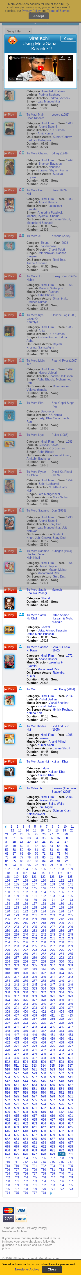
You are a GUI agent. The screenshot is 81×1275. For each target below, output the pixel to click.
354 (43, 988)
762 (43, 1185)
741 (70, 1173)
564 (61, 1088)
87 (29, 861)
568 (25, 1092)
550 (7, 1085)
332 (61, 977)
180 (61, 903)
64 (58, 849)
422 (7, 1023)
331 (52, 977)
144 (25, 888)
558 (7, 1088)
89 (43, 861)
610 (43, 1112)
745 (34, 1177)
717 (70, 1162)
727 (16, 1169)
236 (61, 930)
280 (25, 954)
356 (61, 988)
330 (43, 977)
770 (43, 1189)
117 (68, 873)
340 (61, 980)
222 (7, 927)
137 (34, 884)
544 (25, 1081)
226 (43, 927)
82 (58, 857)
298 (43, 961)
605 (70, 1108)
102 (7, 869)
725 (70, 1166)
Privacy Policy (36, 1228)
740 (61, 1173)
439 (16, 1031)
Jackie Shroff (61, 748)
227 (52, 927)
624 (25, 1119)
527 (16, 1073)
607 (16, 1112)
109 (70, 869)
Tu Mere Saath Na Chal (36, 616)
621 (70, 1115)
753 (34, 1181)
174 (7, 903)
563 (52, 1088)
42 (29, 842)
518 (7, 1069)
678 (7, 1146)
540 (61, 1077)
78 (29, 857)
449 (34, 1034)
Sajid (52, 803)
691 (52, 1150)
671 (16, 1142)
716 (61, 1162)
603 (52, 1108)
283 (52, 954)
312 (25, 969)
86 (21, 861)
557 (70, 1085)
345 (34, 984)
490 (43, 1054)
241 (34, 934)
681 (34, 1146)
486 (7, 1054)
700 (61, 1154)
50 (21, 846)
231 (16, 930)
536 (25, 1077)
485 (70, 1050)
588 (61, 1100)
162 (43, 896)
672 (25, 1142)
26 (43, 834)
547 (52, 1081)
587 (52, 1100)
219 (52, 923)
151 (16, 892)
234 (43, 930)
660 (61, 1135)
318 (7, 973)
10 (65, 826)
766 (7, 1189)
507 (52, 1061)
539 (52, 1077)
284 (61, 954)
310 (7, 969)
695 (16, 1154)
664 (25, 1139)
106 (43, 869)
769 (34, 1189)
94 (14, 865)
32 (21, 838)
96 (29, 865)
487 (16, 1054)
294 (7, 961)
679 (16, 1146)
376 (25, 1000)
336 (25, 980)
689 (34, 1150)
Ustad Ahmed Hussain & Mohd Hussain (62, 618)
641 (34, 1127)
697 (34, 1154)
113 (33, 873)
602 (43, 1108)
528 (25, 1073)
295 (16, 961)
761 (34, 1185)
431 (16, 1027)
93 (6, 865)
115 (51, 873)
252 (61, 938)
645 (70, 1127)
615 (16, 1115)
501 (70, 1058)
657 (34, 1135)
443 (52, 1031)
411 (52, 1015)
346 (43, 984)
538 (43, 1077)
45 (51, 842)
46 (58, 842)
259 (52, 942)
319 (16, 973)
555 (52, 1085)
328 (25, 977)
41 (21, 842)
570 (43, 1092)
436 (61, 1027)
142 (7, 888)
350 (7, 988)
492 (61, 1054)
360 (25, 992)
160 (25, 896)
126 (7, 880)
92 (66, 861)
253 (70, 938)
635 (52, 1123)
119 (16, 876)
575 (16, 1096)
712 (25, 1162)
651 (52, 1131)
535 (16, 1077)
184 (25, 907)
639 (16, 1127)
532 (61, 1073)
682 (43, 1146)
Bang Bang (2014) (63, 689)
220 (61, 923)
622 (7, 1119)
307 (52, 965)
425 (34, 1023)
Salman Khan (61, 810)
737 (34, 1173)
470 (7, 1046)
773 (70, 1189)
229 (70, 927)
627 (52, 1119)
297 (34, 961)
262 (7, 946)
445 (70, 1031)
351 (16, 988)
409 (34, 1015)
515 (52, 1065)
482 (43, 1050)
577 (34, 1096)
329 (34, 977)
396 (61, 1007)
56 (66, 846)
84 (6, 861)
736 (25, 1173)
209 (34, 919)
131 (52, 880)
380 (61, 1000)
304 (25, 965)
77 (21, 857)
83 (66, 857)
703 (16, 1158)
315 (52, 969)
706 (43, 1158)
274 (43, 950)
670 (7, 1142)
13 (19, 830)
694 (7, 1154)
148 (61, 888)
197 (70, 911)
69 (29, 853)
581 (70, 1096)
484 (61, 1050)
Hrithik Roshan (62, 709)
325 (70, 973)
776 (25, 1193)
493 (70, 1054)
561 (34, 1088)
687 (16, 1150)
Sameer (44, 738)
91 (58, 861)
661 (70, 1135)
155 (52, 892)
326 (7, 977)
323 (52, 973)
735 (16, 1173)
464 (25, 1042)
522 (43, 1069)
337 (34, 980)
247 (16, 938)
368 (25, 996)
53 (43, 846)
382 (7, 1004)
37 (58, 838)
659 (52, 1135)
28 (58, 834)
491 (52, 1054)
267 (52, 946)
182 (7, 907)
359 (16, 992)
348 (61, 984)
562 (43, 1088)
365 (70, 992)
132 (61, 880)
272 (25, 950)
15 (34, 830)
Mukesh (57, 589)
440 (25, 1031)
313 (34, 969)
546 (43, 1081)
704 (25, 1158)
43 (36, 842)
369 (34, 996)
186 (43, 907)
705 (34, 1158)
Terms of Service (13, 1228)
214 (7, 923)
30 (6, 838)
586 (43, 1100)
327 (16, 977)
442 (43, 1031)
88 (36, 861)
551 (16, 1085)
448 (25, 1034)
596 (61, 1104)
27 (51, 834)
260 (61, 942)
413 (70, 1015)
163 (52, 896)
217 (34, 923)
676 (61, 1142)
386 (43, 1004)
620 (61, 1115)
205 (70, 915)
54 (51, 846)
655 (16, 1135)
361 (34, 992)
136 (25, 884)
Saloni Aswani (36, 814)
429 (70, 1023)
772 (61, 1189)
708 (61, 1158)
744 (25, 1177)
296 (25, 961)
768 (25, 1189)
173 (70, 900)
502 (7, 1061)
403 (52, 1011)
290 (43, 957)
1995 (69, 734)
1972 (69, 655)
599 (16, 1108)
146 (43, 888)
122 (43, 876)
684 (61, 1146)
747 (52, 1177)
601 (34, 1108)
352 (25, 988)
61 (36, 849)
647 (16, 1131)
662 (7, 1139)
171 (52, 900)
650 (43, 1131)
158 (7, 896)
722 (43, 1166)
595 (52, 1104)
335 (16, 980)
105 (34, 869)
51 (29, 846)
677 (70, 1142)
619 (52, 1115)
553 (34, 1085)
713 (34, 1162)
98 (43, 865)
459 (52, 1038)
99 (51, 865)
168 (25, 900)
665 (34, 1139)
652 (61, 1131)
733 (70, 1169)
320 (25, 973)
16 (42, 830)
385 (34, 1004)
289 (34, 957)
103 (16, 869)
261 (70, 942)
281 (34, 954)
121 (34, 876)
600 (25, 1108)
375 (16, 1000)
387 (52, 1004)
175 (16, 903)
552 (25, 1085)
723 (52, 1166)
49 (14, 846)
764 (61, 1185)
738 (43, 1173)
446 (7, 1034)
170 (43, 900)
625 (34, 1119)
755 (52, 1181)
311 (16, 969)
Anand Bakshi (48, 659)
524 (61, 1069)
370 (43, 996)
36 (51, 838)
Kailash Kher (60, 761)
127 (16, 880)
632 (25, 1123)
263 (16, 946)
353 (34, 988)
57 (6, 849)
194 (43, 911)
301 (70, 961)
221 (70, 923)
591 (16, 1104)
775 (16, 1193)
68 (21, 853)
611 (52, 1112)
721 (34, 1166)
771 (52, 1189)
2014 (69, 696)
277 (70, 950)
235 (52, 930)
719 (16, 1166)
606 (7, 1112)
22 (14, 834)
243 (52, 934)
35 (43, 838)
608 (25, 1112)
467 (52, 1042)
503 (16, 1061)
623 (16, 1119)
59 (21, 849)
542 (7, 1081)
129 (34, 880)
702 (7, 1158)
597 (70, 1104)
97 (36, 865)
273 (34, 950)
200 (25, 915)
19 (64, 830)
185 (34, 907)
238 (7, 934)
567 (16, 1092)
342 (7, 984)
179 (52, 903)
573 (70, 1092)
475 (52, 1046)
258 (43, 942)
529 (34, 1073)
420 (61, 1019)
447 (16, 1034)
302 (7, 965)
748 (61, 1177)
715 (52, 1162)
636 (61, 1123)
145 (34, 888)
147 (52, 888)
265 (34, 946)
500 (61, 1058)
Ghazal (45, 598)
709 (70, 1158)
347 (52, 984)
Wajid (60, 803)
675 (52, 1142)
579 (52, 1096)
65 (66, 849)
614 (7, 1115)
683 (52, 1146)
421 (70, 1019)
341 (70, 980)
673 (34, 1142)
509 (70, 1061)
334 (7, 980)
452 (61, 1034)
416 (25, 1019)
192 (25, 911)
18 (56, 830)
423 (16, 1023)
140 (61, 884)
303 (16, 965)
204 (61, 915)
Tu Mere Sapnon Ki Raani (37, 648)
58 (14, 849)
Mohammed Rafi (48, 669)
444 (61, 1031)
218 (43, 923)
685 (70, 1146)
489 (34, 1054)
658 (43, 1135)
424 (25, 1023)
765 (70, 1185)
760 (25, 1185)
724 (61, 1166)
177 (34, 903)
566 (7, 1092)
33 (29, 838)
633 (34, 1123)
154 (43, 892)
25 (36, 834)
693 (70, 1150)
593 (34, 1104)
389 (70, 1004)
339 (52, 980)
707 (52, 1158)
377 (34, 1000)
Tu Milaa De (34, 788)
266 (43, 946)
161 (34, 896)
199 (16, 915)
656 (25, 1135)
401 (34, 1011)
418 (43, 1019)
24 (29, 834)
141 (70, 884)
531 (52, 1073)
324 (61, 973)
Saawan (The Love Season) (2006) (64, 790)
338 (43, 980)
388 (61, 1004)
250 (43, 938)
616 (25, 1115)
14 (27, 830)
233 (34, 930)
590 (7, 1104)
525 (70, 1069)
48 (6, 846)
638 (7, 1127)
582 (7, 1100)
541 (70, 1077)
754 (43, 1181)
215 (16, 923)
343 (16, 984)
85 (14, 861)
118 (7, 876)
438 (7, 1031)
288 (25, 957)
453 (70, 1034)
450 (43, 1034)
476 (61, 1046)
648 (25, 1131)
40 (14, 842)
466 (43, 1042)
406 (7, 1015)
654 (7, 1135)
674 (43, 1142)
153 (34, 892)
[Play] (40, 68)
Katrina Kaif (34, 713)
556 (61, 1085)
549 (70, 1081)
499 (52, 1058)
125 (70, 876)
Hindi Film (47, 655)
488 (25, 1054)
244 (61, 934)
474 (43, 1046)
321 (34, 973)
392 (25, 1007)
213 (70, 919)
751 (16, 1181)
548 (61, 1081)
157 (70, 892)
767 (16, 1189)
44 (43, 842)
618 (43, 1115)
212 (61, 919)
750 (7, 1181)
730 (43, 1169)
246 (7, 938)
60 (29, 849)
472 (25, 1046)
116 (60, 873)
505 (34, 1061)
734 (7, 1173)
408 (25, 1015)
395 (52, 1007)
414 (7, 1019)
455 (16, 1038)
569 (34, 1092)
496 (25, 1058)
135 (16, 884)
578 (43, 1096)
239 (16, 934)
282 (43, 954)
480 (25, 1050)
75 (6, 857)
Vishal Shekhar (58, 703)
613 (70, 1112)
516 (61, 1065)
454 (7, 1038)
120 (25, 876)
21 (6, 834)
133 (70, 880)
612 (61, 1112)
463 (16, 1042)
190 (7, 911)
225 (34, 927)
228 (61, 927)
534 (7, 1077)
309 (70, 965)
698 (43, 1154)
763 (52, 1185)
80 (43, 857)
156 (61, 892)
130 (43, 880)
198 (7, 915)
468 (61, 1042)
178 (43, 903)
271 (16, 950)
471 (16, 1046)
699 (52, 1154)
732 (61, 1169)
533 (70, 1073)
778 (43, 1193)
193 (34, 911)
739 (52, 1173)
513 (34, 1065)
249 (34, 938)
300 (61, 961)
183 (16, 907)
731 (52, 1169)
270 (7, 950)
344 (25, 984)
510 (7, 1065)
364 (61, 992)
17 (49, 830)
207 (16, 919)
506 (43, 1061)
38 (66, 838)
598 (7, 1108)
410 (43, 1015)
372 (61, 996)
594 (43, 1104)
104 (25, 869)
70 (36, 853)
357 (70, 988)
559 (16, 1088)
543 (16, 1081)
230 (7, 930)
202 (43, 915)
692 (61, 1150)
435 (52, 1027)
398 (7, 1011)
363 (52, 992)
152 (25, 892)
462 (7, 1042)
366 (7, 996)
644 (61, 1127)
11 (72, 826)
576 (25, 1096)
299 (52, 961)
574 (7, 1096)
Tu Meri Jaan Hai (38, 761)
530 (43, 1073)
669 (70, 1139)
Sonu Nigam (46, 807)
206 (7, 919)
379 (52, 1000)
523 (52, 1069)
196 (61, 911)
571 (52, 1092)
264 (25, 946)
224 (25, 927)
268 (61, 946)
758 (7, 1185)
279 (16, 954)
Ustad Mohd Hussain (40, 634)
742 (7, 1177)
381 (70, 1000)
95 (21, 865)
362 (43, 992)
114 (42, 873)
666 (43, 1139)
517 (70, 1065)
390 (7, 1007)
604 (61, 1108)
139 (52, 884)
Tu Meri (31, 689)
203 (52, 915)
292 (61, 957)
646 (7, 1131)
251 (52, 938)
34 (36, 838)
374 (7, 1000)
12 (12, 830)
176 (25, 903)
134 (7, 884)
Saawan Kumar (48, 800)
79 (36, 857)
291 (52, 957)
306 (43, 965)
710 (7, 1162)
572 (61, 1092)
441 (34, 1031)
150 (7, 892)
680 (25, 1146)
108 (61, 869)
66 (6, 853)
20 (71, 830)
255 (16, 942)
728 (25, 1169)
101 (68, 865)
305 (34, 965)
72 (51, 853)
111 (16, 873)
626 (43, 1119)
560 (25, 1088)
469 (70, 1042)
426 (43, 1023)
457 (34, 1038)
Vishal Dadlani (48, 699)
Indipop (45, 768)
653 (70, 1131)
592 (25, 1104)
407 (16, 1015)
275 (52, 950)
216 (25, 923)
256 (25, 942)
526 (7, 1073)
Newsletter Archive (27, 1269)
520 (25, 1069)
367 (16, 996)
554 (43, 1085)
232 (25, 930)
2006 (69, 797)
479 (16, 1050)
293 (70, 957)
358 (7, 992)
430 (7, 1027)
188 (61, 907)
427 (52, 1023)
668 (61, 1139)
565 (70, 1088)
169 (34, 900)
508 (61, 1061)
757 (70, 1181)
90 (51, 861)
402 (43, 1011)
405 (70, 1011)
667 (52, 1139)
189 (70, 907)
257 (34, 942)
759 (16, 1185)
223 (16, 927)
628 (61, 1119)
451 (52, 1034)
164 (61, 896)
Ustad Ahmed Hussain (52, 630)
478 (7, 1050)
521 (34, 1069)
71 (43, 853)
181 (70, 903)
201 (34, 915)
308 (61, 965)
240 (25, 934)
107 (52, 869)
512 (25, 1065)
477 (70, 1046)
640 (25, 1127)
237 (70, 930)
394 (43, 1007)
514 (43, 1065)
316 (61, 969)
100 (59, 865)
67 (14, 853)
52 (36, 846)
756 (61, 1181)
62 (43, 849)
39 (6, 842)
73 (58, 853)
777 (34, 1193)
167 (16, 900)
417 (34, 1019)
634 (43, 1123)
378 (43, 1000)
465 (34, 1042)
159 (16, 896)
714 (43, 1162)
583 (16, 1100)
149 (70, 888)
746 (43, 1177)
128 (25, 880)
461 (70, 1038)
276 (61, 950)
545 (34, 1081)
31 (14, 838)
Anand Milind (57, 741)
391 (16, 1007)
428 (61, 1023)
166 (7, 900)
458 (43, 1038)
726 (7, 1169)
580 (61, 1096)
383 (16, 1004)
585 (34, 1100)
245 (70, 934)
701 (70, 1154)
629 (70, 1119)
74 (66, 853)
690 (43, 1150)
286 (7, 957)
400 (25, 1011)
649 (34, 1131)
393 (34, 1007)
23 (21, 834)
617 (34, 1115)
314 (43, 969)
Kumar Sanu (46, 745)
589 (70, 1100)
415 (16, 1019)
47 (66, 842)
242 (43, 934)
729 (34, 1169)
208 (25, 919)
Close (68, 39)
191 (16, 911)
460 (61, 1038)
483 (52, 1050)
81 (51, 857)
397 (70, 1007)
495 (16, 1058)
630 (7, 1123)
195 (52, 911)
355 (52, 988)
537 (34, 1077)
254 (7, 942)
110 (7, 873)
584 (25, 1100)
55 (58, 846)
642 (43, 1127)
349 (70, 984)
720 (25, 1166)
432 (25, 1027)
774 (7, 1193)
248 (25, 938)
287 (16, 957)
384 (25, 1004)
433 (34, 1027)
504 (25, 1061)
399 (16, 1011)
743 (16, 1177)
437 (70, 1027)
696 (25, 1154)
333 (70, 977)
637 (70, 1123)
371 (52, 996)
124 (61, 876)
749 (70, 1177)
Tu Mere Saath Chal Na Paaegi (37, 591)
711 (16, 1162)
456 (25, 1038)
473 (34, 1046)
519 (16, 1069)
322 (43, 973)
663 (16, 1139)
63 (51, 849)
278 (7, 954)
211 (52, 919)
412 (61, 1015)
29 (66, 834)
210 (43, 919)
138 (43, 884)
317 (70, 969)
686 (7, 1150)
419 (52, 1019)
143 (16, 888)
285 (70, 954)
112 (24, 873)
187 (52, 907)
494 (7, 1058)
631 (16, 1123)
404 (61, 1011)
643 (52, 1127)
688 (25, 1150)
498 (43, 1058)
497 (34, 1058)
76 (14, 857)
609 (34, 1112)
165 (70, 896)
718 (7, 1166)
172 (61, 900)
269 (70, 946)
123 (52, 876)
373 (70, 996)
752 (25, 1181)
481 (34, 1050)
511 (16, 1065)
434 (43, 1027)
